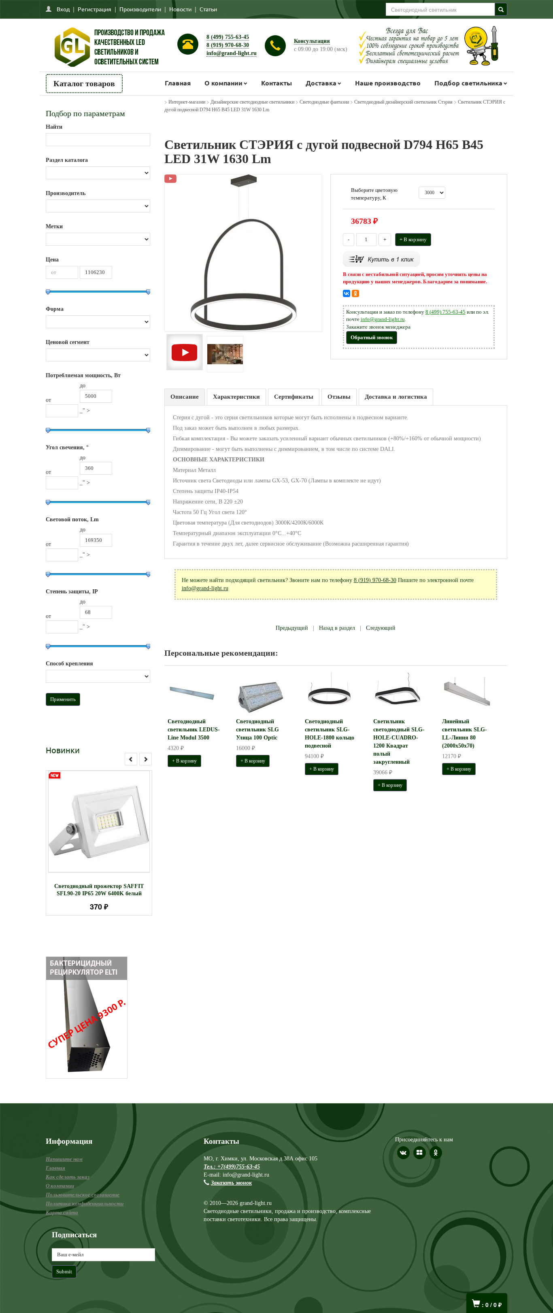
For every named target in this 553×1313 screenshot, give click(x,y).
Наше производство (388, 83)
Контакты (276, 83)
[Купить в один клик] (381, 258)
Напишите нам (64, 1159)
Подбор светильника (468, 83)
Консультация (312, 41)
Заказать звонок (231, 1183)
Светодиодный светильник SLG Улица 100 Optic (257, 729)
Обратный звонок (372, 337)
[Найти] (501, 9)
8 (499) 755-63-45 (227, 37)
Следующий (381, 628)
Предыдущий (292, 628)
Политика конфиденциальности (84, 1203)
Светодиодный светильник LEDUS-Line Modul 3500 (194, 729)
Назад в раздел (337, 628)
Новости (180, 9)
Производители (140, 9)
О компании (223, 83)
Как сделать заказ (67, 1177)
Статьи (208, 9)
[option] (99, 843)
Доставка (321, 83)
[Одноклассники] (355, 293)
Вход (63, 9)
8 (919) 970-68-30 (227, 45)
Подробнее (109, 818)
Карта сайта (62, 1212)
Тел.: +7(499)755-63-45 (232, 1167)
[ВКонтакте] (346, 293)
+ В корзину (413, 239)
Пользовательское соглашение (82, 1195)
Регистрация (94, 9)
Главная (178, 83)
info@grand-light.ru (231, 53)
